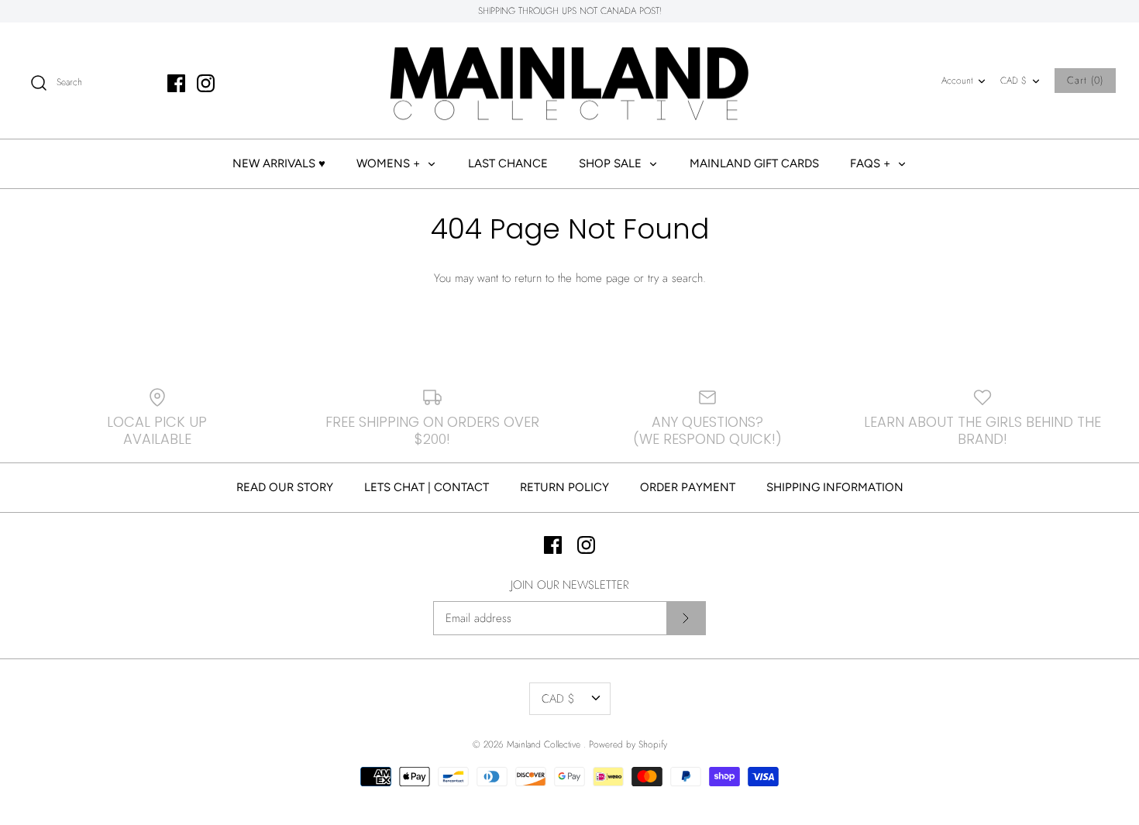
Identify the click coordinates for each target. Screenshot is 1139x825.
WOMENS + (389, 163)
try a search (675, 278)
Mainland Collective (545, 744)
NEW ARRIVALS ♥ (278, 163)
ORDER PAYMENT (687, 487)
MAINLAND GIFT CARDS (754, 163)
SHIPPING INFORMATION (834, 487)
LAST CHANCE (508, 163)
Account (956, 81)
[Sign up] (685, 618)
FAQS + (871, 163)
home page (603, 278)
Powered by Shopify (628, 744)
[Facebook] (176, 83)
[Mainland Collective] (569, 81)
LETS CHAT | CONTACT (426, 487)
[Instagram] (206, 83)
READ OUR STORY (284, 487)
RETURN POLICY (564, 487)
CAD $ (1013, 81)
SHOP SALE (612, 163)
